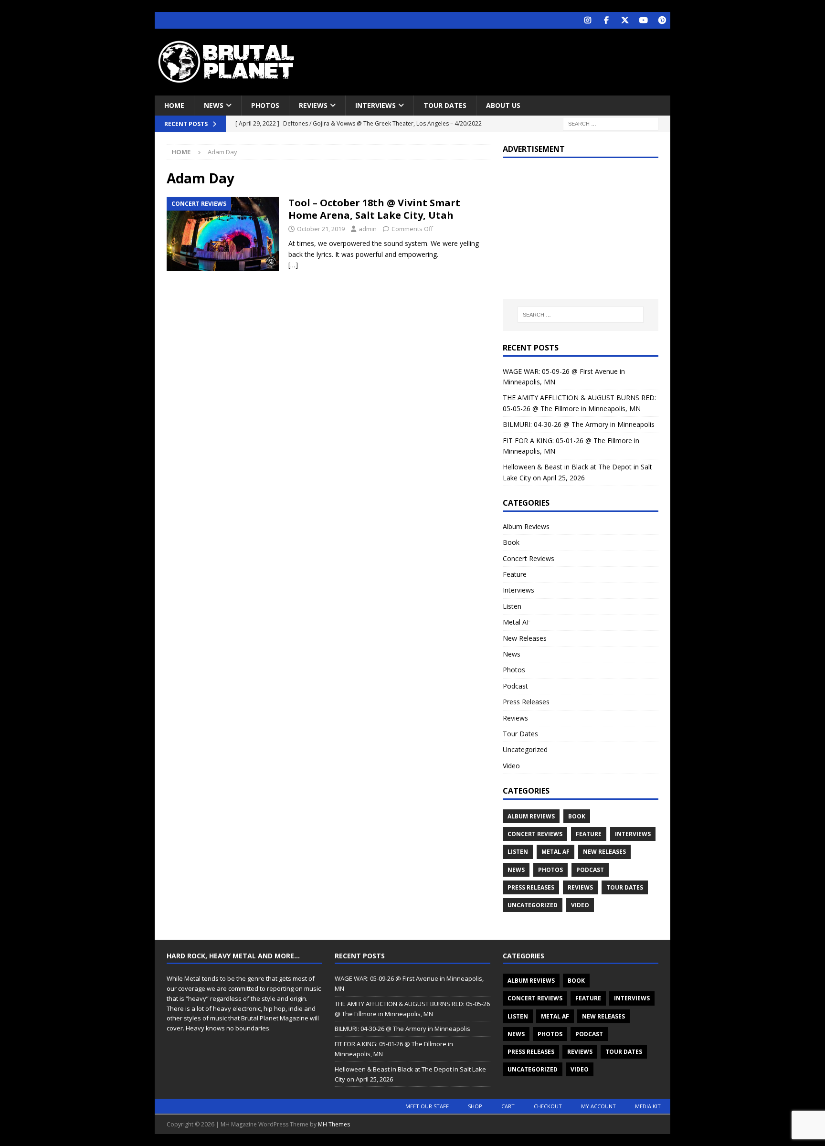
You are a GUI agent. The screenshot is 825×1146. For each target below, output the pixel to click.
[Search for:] (610, 123)
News (213, 105)
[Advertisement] (504, 59)
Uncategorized (525, 749)
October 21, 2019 (321, 228)
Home (174, 105)
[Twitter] (624, 20)
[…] (293, 264)
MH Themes (334, 1124)
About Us (503, 105)
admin (368, 228)
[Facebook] (606, 20)
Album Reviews (526, 526)
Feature (515, 574)
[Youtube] (643, 20)
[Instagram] (587, 20)
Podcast (515, 685)
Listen (512, 606)
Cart (508, 1106)
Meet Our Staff (427, 1106)
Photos (265, 105)
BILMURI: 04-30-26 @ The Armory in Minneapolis (579, 424)
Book (511, 542)
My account (598, 1106)
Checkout (548, 1106)
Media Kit (648, 1106)
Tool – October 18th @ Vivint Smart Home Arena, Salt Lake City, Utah (374, 209)
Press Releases (526, 701)
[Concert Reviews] (223, 234)
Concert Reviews (528, 558)
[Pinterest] (662, 20)
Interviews (375, 105)
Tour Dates (444, 105)
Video (511, 765)
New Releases (525, 638)
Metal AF (516, 621)
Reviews (313, 105)
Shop (475, 1106)
